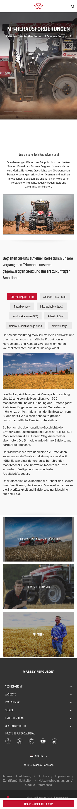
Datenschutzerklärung (16, 776)
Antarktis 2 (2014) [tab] (56, 316)
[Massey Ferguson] (38, 6)
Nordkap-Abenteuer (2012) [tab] (25, 316)
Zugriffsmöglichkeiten (17, 780)
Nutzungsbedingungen (53, 780)
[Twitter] (19, 741)
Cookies (43, 776)
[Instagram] (31, 741)
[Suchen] (72, 6)
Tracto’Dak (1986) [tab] (22, 306)
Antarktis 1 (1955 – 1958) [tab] (54, 297)
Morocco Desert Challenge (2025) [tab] (25, 326)
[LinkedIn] (54, 741)
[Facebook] (8, 741)
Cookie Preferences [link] (38, 785)
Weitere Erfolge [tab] (59, 326)
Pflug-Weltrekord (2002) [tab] (51, 306)
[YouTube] (43, 741)
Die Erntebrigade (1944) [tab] (22, 297)
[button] (8, 110)
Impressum (62, 776)
